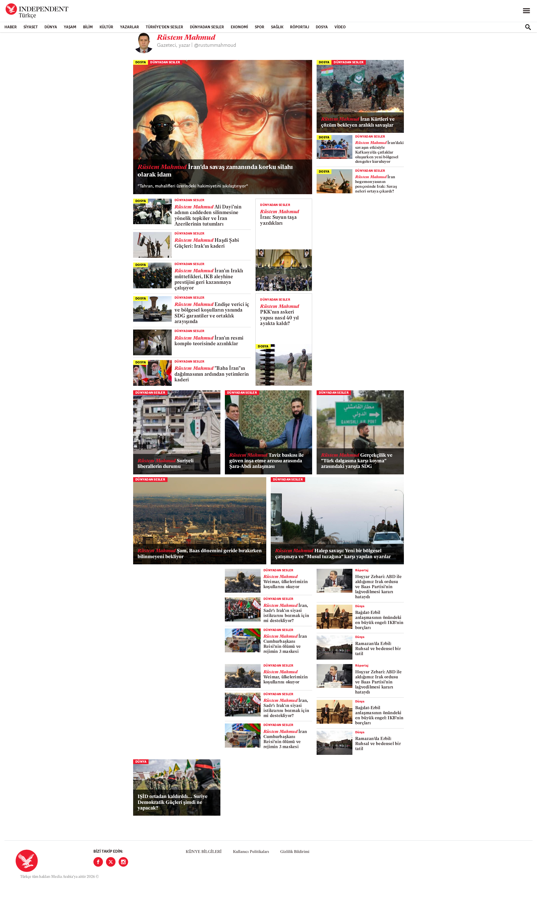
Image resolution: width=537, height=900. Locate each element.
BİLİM (88, 27)
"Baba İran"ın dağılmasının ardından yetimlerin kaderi (212, 374)
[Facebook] (98, 862)
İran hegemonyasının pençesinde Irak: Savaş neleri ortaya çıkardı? (376, 184)
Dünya (50, 27)
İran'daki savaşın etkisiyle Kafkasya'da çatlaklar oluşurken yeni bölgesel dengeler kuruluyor (379, 152)
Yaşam (70, 27)
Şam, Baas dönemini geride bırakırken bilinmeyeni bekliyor (200, 554)
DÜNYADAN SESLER (207, 27)
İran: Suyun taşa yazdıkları (279, 218)
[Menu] (526, 11)
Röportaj (299, 27)
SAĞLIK (277, 27)
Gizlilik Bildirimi (294, 852)
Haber (10, 27)
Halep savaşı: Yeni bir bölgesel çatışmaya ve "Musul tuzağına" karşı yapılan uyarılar (333, 554)
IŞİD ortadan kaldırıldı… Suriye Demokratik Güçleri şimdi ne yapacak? (173, 802)
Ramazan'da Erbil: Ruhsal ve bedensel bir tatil (378, 649)
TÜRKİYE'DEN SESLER (164, 27)
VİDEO (340, 27)
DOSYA (322, 27)
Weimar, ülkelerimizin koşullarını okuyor (285, 582)
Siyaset (30, 27)
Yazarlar (129, 27)
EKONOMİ (239, 27)
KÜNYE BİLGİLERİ (204, 852)
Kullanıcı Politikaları (251, 852)
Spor (259, 27)
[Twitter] (111, 862)
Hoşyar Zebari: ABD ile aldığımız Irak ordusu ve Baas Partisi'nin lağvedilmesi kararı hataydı (378, 587)
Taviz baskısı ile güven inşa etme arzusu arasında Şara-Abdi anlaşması (266, 461)
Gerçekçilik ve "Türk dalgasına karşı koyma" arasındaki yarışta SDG (356, 461)
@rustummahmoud (215, 45)
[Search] (528, 27)
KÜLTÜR (106, 27)
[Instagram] (123, 862)
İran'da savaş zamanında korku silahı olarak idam (215, 171)
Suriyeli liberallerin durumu (166, 464)
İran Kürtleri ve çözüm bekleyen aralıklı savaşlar (358, 122)
